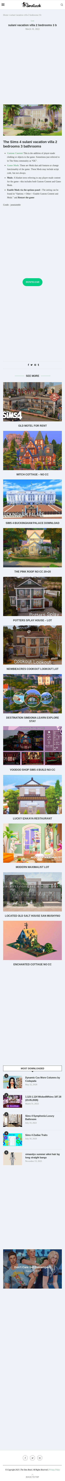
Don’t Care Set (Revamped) (32, 1267)
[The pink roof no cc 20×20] (32, 547)
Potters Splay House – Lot (32, 620)
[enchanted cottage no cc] (32, 940)
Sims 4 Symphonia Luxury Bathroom (39, 1118)
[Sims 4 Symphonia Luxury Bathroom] (12, 1120)
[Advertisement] (32, 67)
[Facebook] (25, 1457)
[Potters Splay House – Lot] (32, 596)
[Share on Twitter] (32, 365)
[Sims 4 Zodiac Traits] (12, 1139)
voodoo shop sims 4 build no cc (32, 769)
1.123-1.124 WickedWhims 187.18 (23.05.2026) (43, 1098)
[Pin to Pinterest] (35, 365)
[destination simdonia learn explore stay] (32, 693)
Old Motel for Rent (32, 425)
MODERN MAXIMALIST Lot (32, 867)
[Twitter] (32, 1457)
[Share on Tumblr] (38, 365)
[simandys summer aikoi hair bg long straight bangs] (12, 1158)
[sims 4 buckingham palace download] (32, 499)
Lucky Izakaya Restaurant (32, 818)
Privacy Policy (54, 1470)
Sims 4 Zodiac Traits (36, 1135)
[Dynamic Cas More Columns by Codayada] (12, 1082)
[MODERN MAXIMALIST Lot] (32, 843)
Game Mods (13, 165)
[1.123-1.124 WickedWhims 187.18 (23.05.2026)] (12, 1101)
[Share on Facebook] (28, 365)
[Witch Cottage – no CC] (32, 450)
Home (5, 15)
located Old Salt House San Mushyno (32, 915)
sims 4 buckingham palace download (32, 523)
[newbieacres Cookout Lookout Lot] (32, 645)
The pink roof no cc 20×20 (32, 571)
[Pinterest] (39, 1457)
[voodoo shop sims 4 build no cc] (32, 745)
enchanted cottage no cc (32, 964)
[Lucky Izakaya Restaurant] (32, 794)
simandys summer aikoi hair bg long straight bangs (42, 1156)
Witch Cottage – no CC (32, 474)
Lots (32, 21)
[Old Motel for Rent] (32, 401)
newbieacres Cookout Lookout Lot (33, 669)
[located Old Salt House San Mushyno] (32, 891)
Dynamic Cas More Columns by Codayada (42, 1079)
